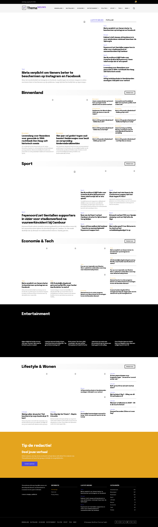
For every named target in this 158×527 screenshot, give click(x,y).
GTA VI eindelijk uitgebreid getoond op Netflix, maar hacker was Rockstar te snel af (63, 285)
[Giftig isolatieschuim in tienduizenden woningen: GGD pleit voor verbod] (96, 79)
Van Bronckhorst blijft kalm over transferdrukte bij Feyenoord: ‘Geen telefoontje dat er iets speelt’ (118, 59)
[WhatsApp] (134, 522)
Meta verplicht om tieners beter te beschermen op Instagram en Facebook (35, 285)
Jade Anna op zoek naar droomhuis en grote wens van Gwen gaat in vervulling (101, 343)
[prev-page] (23, 349)
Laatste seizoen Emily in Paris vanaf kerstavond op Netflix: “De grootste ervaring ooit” (55, 343)
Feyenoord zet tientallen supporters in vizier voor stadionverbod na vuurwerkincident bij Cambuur (119, 49)
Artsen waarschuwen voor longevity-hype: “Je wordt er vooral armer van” (123, 377)
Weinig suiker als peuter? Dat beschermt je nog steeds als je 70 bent (35, 416)
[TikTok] (123, 522)
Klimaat (106, 35)
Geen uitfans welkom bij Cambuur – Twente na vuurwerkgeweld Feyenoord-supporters (94, 228)
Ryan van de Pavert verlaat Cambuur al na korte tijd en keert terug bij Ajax (94, 217)
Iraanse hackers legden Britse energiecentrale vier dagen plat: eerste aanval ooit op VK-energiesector (123, 291)
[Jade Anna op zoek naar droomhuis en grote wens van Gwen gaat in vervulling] (102, 329)
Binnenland (107, 65)
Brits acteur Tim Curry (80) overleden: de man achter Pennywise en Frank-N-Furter (77, 343)
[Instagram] (120, 522)
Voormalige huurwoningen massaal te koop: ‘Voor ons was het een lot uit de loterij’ (93, 415)
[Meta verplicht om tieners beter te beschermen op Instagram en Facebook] (54, 42)
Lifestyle (24, 412)
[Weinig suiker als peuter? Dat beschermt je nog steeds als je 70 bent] (35, 391)
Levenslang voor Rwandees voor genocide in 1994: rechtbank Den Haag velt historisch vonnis (119, 70)
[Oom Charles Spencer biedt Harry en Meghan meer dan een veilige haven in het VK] (125, 329)
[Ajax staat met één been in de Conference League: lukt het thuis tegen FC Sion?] (122, 178)
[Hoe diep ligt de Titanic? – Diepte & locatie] (63, 391)
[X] (131, 522)
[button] (134, 8)
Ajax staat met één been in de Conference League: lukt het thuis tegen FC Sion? (121, 194)
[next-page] (135, 349)
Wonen (106, 76)
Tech (23, 69)
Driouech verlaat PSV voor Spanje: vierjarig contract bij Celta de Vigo (122, 217)
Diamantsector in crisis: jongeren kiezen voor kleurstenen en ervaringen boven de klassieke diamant (93, 294)
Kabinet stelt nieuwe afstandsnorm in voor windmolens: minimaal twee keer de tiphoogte (120, 39)
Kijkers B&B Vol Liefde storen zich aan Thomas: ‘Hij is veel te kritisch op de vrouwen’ (31, 343)
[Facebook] (116, 522)
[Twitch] (127, 522)
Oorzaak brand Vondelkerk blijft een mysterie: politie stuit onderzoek (125, 102)
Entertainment (96, 108)
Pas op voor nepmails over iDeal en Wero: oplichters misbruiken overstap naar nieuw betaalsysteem (93, 268)
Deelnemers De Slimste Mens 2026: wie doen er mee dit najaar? (101, 112)
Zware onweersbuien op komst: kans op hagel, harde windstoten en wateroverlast (102, 102)
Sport (105, 45)
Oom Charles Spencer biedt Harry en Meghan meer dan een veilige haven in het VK (125, 343)
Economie (83, 290)
